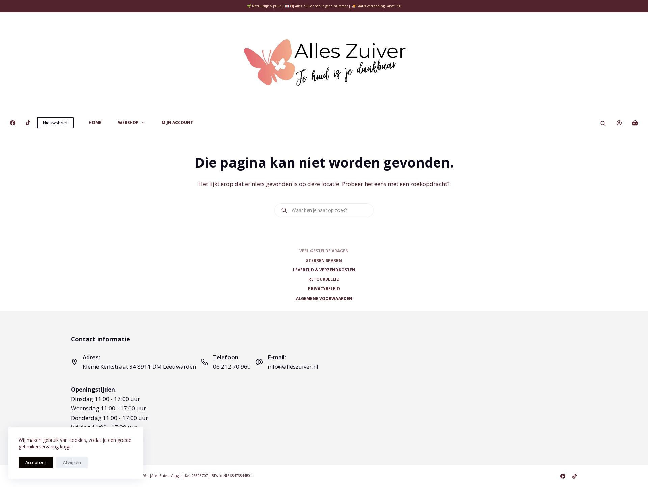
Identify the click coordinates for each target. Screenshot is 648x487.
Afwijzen (72, 462)
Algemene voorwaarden (324, 298)
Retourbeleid (324, 279)
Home (95, 122)
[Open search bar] (603, 123)
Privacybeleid (324, 289)
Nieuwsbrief (55, 123)
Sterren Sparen (324, 260)
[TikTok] (27, 122)
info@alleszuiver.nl (293, 366)
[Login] (619, 122)
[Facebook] (12, 122)
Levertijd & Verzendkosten (324, 270)
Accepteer (35, 462)
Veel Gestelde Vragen (324, 251)
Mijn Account (177, 122)
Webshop (128, 122)
